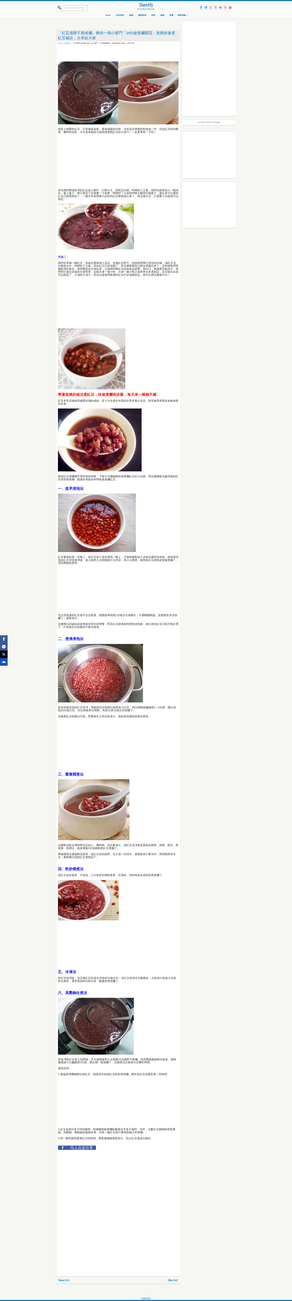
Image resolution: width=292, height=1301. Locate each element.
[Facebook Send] (4, 646)
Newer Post (64, 1280)
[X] (4, 654)
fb (201, 7)
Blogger (217, 122)
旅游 (162, 15)
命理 (153, 15)
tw (205, 7)
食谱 (172, 15)
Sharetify (146, 5)
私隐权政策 (146, 1298)
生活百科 (120, 15)
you (230, 7)
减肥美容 (142, 15)
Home (108, 15)
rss (225, 7)
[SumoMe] (4, 662)
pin (215, 7)
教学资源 (182, 15)
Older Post (173, 1280)
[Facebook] (4, 639)
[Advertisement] (113, 54)
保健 (131, 15)
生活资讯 (67, 43)
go (210, 7)
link (220, 7)
